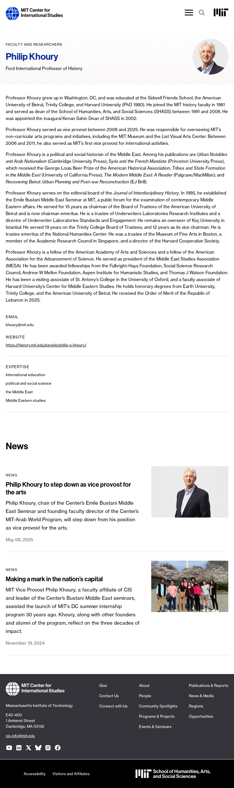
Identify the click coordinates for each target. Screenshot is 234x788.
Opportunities (201, 716)
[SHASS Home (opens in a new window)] (173, 774)
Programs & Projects (157, 716)
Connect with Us (113, 706)
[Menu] (189, 13)
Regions (196, 706)
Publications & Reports (208, 685)
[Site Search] (202, 13)
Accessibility (35, 773)
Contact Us (109, 695)
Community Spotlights (158, 706)
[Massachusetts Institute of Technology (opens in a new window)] (221, 14)
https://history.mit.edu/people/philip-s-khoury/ (46, 345)
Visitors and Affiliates (71, 773)
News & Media (201, 695)
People (145, 695)
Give (103, 685)
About (144, 685)
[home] (34, 16)
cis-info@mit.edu (20, 735)
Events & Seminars (155, 726)
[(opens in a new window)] (9, 747)
